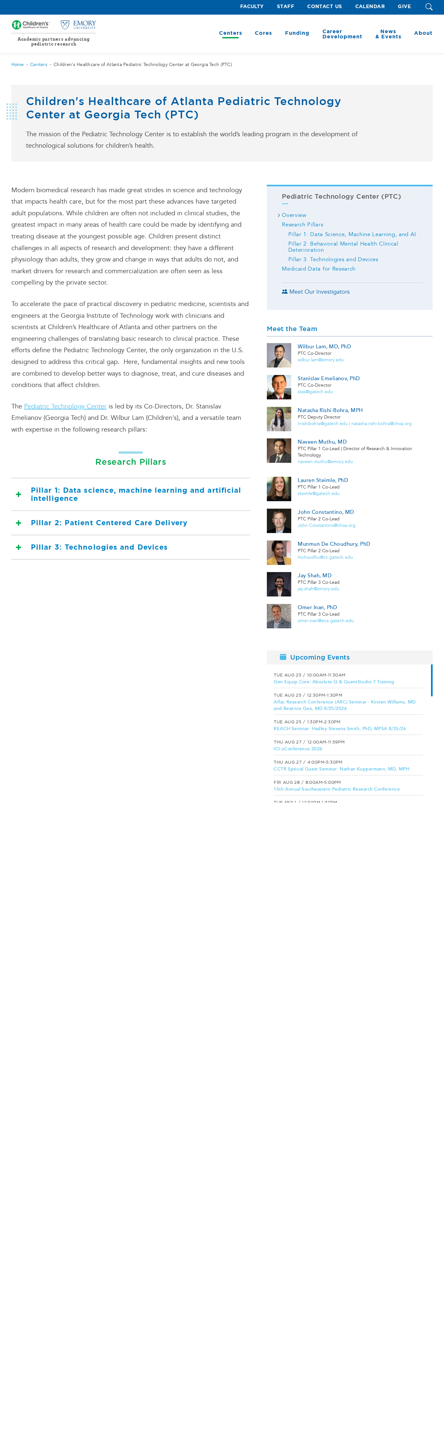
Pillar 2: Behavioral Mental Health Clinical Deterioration (343, 246)
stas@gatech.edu (315, 391)
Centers (38, 64)
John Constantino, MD (326, 512)
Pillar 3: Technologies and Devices (99, 547)
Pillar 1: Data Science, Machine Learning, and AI (352, 234)
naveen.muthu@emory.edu (325, 461)
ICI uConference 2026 (298, 749)
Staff (285, 6)
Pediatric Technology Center (65, 406)
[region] (350, 733)
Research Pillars (302, 224)
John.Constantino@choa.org (327, 525)
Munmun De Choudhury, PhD (334, 544)
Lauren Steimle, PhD (323, 480)
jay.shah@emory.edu (318, 589)
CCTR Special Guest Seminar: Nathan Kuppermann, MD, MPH (341, 769)
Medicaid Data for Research (319, 268)
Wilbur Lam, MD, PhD (324, 346)
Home (17, 64)
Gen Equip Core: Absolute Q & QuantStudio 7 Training (334, 682)
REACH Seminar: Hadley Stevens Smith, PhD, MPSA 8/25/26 (340, 728)
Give (404, 6)
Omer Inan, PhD (317, 607)
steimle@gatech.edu (319, 493)
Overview (294, 215)
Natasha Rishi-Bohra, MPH (330, 410)
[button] (429, 7)
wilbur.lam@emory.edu (321, 360)
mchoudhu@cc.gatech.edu (325, 557)
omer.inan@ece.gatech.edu (326, 620)
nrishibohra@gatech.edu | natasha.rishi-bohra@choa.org (355, 423)
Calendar (370, 6)
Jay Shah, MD (315, 575)
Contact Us (324, 6)
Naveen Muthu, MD (322, 442)
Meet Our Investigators (319, 291)
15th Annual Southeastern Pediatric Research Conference (337, 789)
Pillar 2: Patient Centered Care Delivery (109, 523)
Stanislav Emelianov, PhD (329, 378)
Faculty (252, 6)
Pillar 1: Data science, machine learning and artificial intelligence (136, 494)
